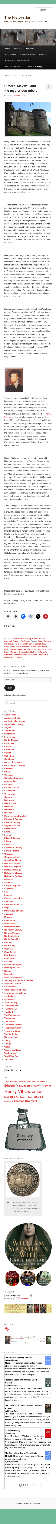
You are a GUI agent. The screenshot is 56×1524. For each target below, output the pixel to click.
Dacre (40, 641)
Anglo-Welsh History (13, 724)
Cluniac (7, 771)
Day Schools (10, 803)
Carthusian (9, 749)
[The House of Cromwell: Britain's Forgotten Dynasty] (48, 1411)
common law (10, 781)
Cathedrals (9, 755)
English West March (12, 646)
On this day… (10, 945)
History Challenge (12, 869)
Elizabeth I (25, 1085)
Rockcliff (8, 654)
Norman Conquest (12, 932)
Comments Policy (27, 54)
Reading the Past (12, 967)
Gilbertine (8, 853)
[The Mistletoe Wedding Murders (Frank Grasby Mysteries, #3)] (48, 1364)
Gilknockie (42, 646)
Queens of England (13, 964)
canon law (9, 743)
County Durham (11, 787)
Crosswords (9, 793)
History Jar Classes (13, 872)
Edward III (43, 1081)
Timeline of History (34, 66)
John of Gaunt (34, 1092)
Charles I (20, 1081)
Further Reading (11, 850)
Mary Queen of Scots (14, 910)
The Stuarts (9, 1018)
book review (10, 736)
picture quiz (9, 958)
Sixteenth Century (12, 641)
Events (7, 831)
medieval (8, 913)
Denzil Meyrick (12, 1360)
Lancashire (9, 888)
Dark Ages (9, 800)
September (9, 974)
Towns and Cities (12, 1030)
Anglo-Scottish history (21, 638)
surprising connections (15, 992)
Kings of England (12, 885)
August (7, 727)
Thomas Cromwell (25, 1101)
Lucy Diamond (12, 1462)
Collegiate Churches (13, 778)
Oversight (8, 948)
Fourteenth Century (13, 847)
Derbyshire (9, 809)
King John (9, 1096)
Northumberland (11, 936)
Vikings (7, 1043)
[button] (28, 1246)
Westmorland (10, 1053)
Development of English (15, 815)
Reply (19, 657)
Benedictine (9, 733)
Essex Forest (10, 828)
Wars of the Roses (12, 1049)
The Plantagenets (12, 1015)
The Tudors (25, 641)
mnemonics (9, 920)
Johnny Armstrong (25, 649)
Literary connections (13, 898)
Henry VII (46, 1085)
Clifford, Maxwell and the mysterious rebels (20, 88)
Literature (8, 901)
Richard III (8, 1101)
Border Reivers (38, 638)
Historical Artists (12, 863)
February (8, 834)
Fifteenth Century (12, 838)
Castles (7, 752)
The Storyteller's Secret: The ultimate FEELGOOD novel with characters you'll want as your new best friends (24, 1456)
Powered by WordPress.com (28, 1503)
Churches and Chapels (14, 765)
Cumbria (8, 797)
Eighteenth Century (13, 819)
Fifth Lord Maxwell (29, 646)
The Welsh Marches (13, 1024)
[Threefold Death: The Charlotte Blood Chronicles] (48, 1386)
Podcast (8, 961)
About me (18, 48)
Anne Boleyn (10, 1081)
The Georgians (11, 1005)
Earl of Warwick (32, 1081)
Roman (7, 970)
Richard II (38, 1096)
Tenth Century (10, 1002)
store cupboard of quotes (16, 989)
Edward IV (11, 1085)
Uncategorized (11, 1037)
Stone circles (10, 986)
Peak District (10, 951)
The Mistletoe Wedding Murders (18, 1357)
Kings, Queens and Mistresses (17, 60)
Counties (8, 784)
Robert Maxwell (39, 652)
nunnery (8, 942)
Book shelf (43, 54)
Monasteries (10, 923)
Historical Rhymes (12, 866)
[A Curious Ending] (48, 1437)
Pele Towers (10, 955)
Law (6, 891)
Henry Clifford (10, 649)
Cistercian (9, 768)
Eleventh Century (12, 822)
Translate (24, 1298)
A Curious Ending (12, 1430)
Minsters (8, 917)
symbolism (9, 996)
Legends (8, 895)
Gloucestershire (11, 857)
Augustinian (10, 730)
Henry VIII (14, 1091)
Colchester (9, 774)
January (8, 882)
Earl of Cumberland (37, 643)
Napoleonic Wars (12, 926)
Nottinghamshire (12, 939)
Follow (9, 687)
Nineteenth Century (13, 929)
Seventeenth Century (13, 977)
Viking (7, 1040)
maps (6, 907)
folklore (7, 841)
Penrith (29, 652)
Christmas (9, 759)
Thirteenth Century (13, 1027)
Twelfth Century (11, 1034)
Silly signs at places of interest (18, 980)
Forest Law (9, 844)
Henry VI (37, 1085)
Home (7, 48)
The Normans (10, 1008)
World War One (11, 1056)
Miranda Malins (12, 1411)
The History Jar (17, 17)
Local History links (13, 904)
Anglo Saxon (10, 714)
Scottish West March (21, 654)
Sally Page (11, 1433)
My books (30, 48)
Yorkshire (8, 1059)
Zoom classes (10, 54)
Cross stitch (9, 790)
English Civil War (12, 825)
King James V (40, 649)
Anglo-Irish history (13, 718)
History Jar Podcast (13, 876)
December (9, 806)
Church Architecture (13, 762)
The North (8, 1011)
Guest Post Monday (13, 860)
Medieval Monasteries (14, 66)
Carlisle (7, 746)
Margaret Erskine (17, 652)
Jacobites (8, 879)
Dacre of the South (20, 643)
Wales (7, 1046)
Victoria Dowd (12, 1386)
